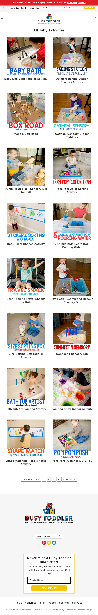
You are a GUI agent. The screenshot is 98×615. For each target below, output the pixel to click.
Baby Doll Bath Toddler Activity (25, 78)
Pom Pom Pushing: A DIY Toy (72, 460)
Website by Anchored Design (79, 610)
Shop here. (72, 3)
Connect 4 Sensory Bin (72, 353)
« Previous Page (31, 480)
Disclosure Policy (56, 610)
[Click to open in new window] (95, 18)
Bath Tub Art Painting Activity (26, 408)
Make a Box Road (26, 133)
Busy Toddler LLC (24, 610)
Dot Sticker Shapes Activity (26, 243)
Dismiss (82, 3)
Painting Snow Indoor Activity (72, 408)
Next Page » (69, 480)
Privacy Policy (40, 610)
